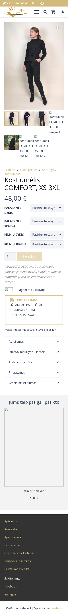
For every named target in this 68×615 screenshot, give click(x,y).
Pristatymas (12, 545)
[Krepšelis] (53, 12)
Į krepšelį (29, 256)
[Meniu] (36, 11)
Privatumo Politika (16, 569)
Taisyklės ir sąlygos (17, 561)
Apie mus (10, 521)
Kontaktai (11, 529)
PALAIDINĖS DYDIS (12, 210)
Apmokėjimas (13, 537)
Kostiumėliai (12, 174)
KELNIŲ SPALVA (15, 244)
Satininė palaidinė (34, 491)
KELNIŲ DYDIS (14, 235)
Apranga (48, 170)
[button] (45, 12)
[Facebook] (42, 3)
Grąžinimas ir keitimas (19, 553)
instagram (11, 594)
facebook (10, 586)
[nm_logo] (15, 12)
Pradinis (9, 170)
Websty (57, 608)
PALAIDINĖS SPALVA (12, 223)
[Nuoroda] (34, 3)
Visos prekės (28, 170)
